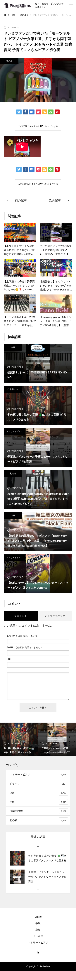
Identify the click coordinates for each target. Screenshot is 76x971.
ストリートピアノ (14, 431)
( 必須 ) (22, 636)
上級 (13, 515)
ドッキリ (38, 936)
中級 (13, 347)
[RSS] (38, 953)
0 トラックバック (55, 615)
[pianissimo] (17, 5)
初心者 (9, 61)
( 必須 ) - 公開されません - (24, 647)
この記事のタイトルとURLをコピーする (38, 126)
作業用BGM (13, 389)
